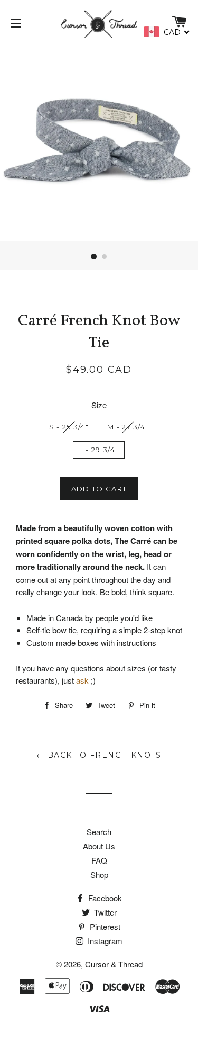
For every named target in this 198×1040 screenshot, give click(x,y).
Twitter (104, 912)
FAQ (99, 860)
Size (99, 404)
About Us (99, 845)
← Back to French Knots (99, 755)
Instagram (104, 940)
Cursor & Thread (114, 964)
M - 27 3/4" (127, 427)
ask (82, 680)
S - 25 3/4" (69, 427)
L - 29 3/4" (98, 449)
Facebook (104, 897)
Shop (99, 874)
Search (99, 831)
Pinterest (104, 926)
